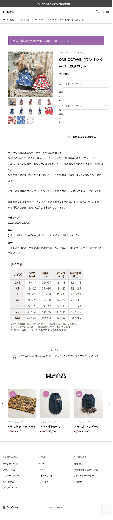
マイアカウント (45, 475)
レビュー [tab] (56, 349)
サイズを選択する (61, 114)
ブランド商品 (78, 53)
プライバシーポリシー (84, 475)
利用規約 (78, 464)
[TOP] (103, 507)
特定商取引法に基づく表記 (86, 469)
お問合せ (78, 481)
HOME (41, 464)
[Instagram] (4, 507)
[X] (8, 507)
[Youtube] (16, 507)
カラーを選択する (61, 92)
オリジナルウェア (11, 464)
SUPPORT (80, 457)
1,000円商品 (8, 481)
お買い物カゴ (44, 481)
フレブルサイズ (10, 487)
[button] (109, 403)
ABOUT (41, 469)
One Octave (64, 53)
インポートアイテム (12, 475)
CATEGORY (10, 457)
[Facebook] (12, 507)
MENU (42, 457)
